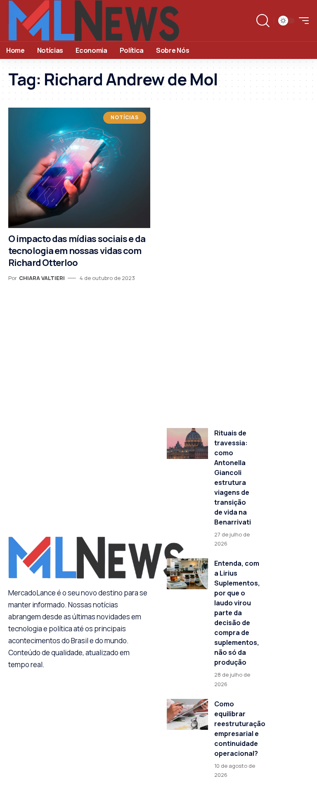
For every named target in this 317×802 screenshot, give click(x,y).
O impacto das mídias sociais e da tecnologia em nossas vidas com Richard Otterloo (76, 250)
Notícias (125, 117)
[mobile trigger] (302, 20)
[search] (263, 20)
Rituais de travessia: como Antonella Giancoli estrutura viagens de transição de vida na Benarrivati (232, 477)
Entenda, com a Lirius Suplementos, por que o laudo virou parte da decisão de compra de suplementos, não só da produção (237, 613)
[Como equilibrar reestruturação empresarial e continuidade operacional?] (187, 714)
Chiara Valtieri (42, 278)
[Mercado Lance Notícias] (94, 20)
